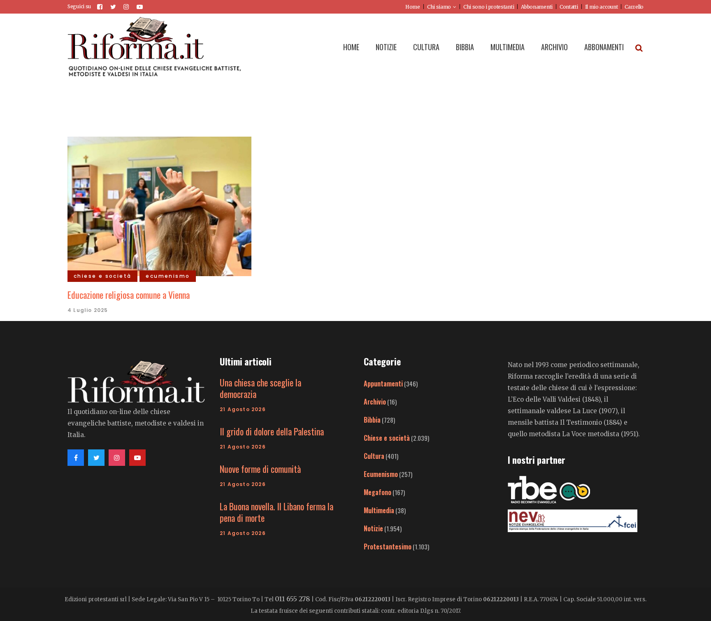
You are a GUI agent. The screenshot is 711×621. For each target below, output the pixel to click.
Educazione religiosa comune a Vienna (128, 294)
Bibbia (372, 420)
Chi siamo (439, 7)
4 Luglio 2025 (87, 310)
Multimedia (379, 510)
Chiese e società (387, 438)
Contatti (569, 7)
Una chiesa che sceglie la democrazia (260, 388)
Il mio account (601, 7)
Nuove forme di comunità (260, 468)
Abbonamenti (537, 7)
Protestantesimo (387, 546)
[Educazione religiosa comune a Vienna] (159, 205)
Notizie (373, 528)
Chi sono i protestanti (488, 7)
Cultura (374, 456)
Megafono (377, 492)
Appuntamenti (383, 383)
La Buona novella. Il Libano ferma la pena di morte (276, 512)
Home (412, 7)
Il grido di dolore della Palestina (272, 431)
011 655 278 (292, 599)
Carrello (634, 7)
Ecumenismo (381, 474)
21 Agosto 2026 (243, 409)
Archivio (375, 402)
